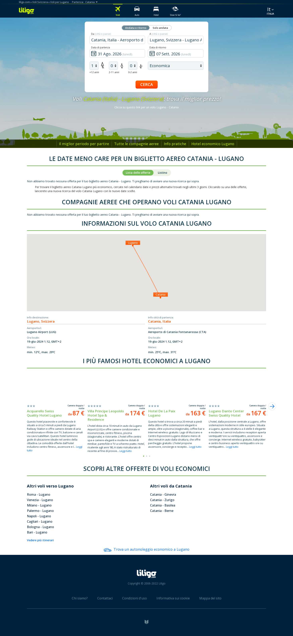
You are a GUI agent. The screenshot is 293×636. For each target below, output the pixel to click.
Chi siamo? (80, 598)
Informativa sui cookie (173, 598)
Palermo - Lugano (40, 510)
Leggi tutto (125, 451)
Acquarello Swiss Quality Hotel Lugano (44, 413)
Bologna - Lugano (40, 527)
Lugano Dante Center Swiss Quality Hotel (226, 413)
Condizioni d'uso (134, 598)
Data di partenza (100, 47)
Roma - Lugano (38, 494)
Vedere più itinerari (40, 540)
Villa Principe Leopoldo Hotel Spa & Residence (106, 415)
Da (101, 34)
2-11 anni (114, 72)
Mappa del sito (210, 598)
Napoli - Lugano (39, 516)
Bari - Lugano (37, 532)
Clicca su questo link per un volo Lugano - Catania (146, 107)
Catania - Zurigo (162, 500)
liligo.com (24, 2)
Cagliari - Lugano (39, 521)
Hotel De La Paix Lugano (161, 413)
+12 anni (94, 72)
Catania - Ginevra (163, 494)
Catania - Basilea (162, 505)
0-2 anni (132, 72)
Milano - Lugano (39, 505)
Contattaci (105, 598)
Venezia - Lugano (40, 500)
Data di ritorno (157, 47)
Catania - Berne (161, 510)
